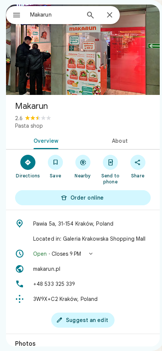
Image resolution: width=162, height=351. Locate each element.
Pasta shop (29, 125)
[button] (83, 253)
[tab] (44, 140)
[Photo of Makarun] (83, 50)
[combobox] (55, 14)
